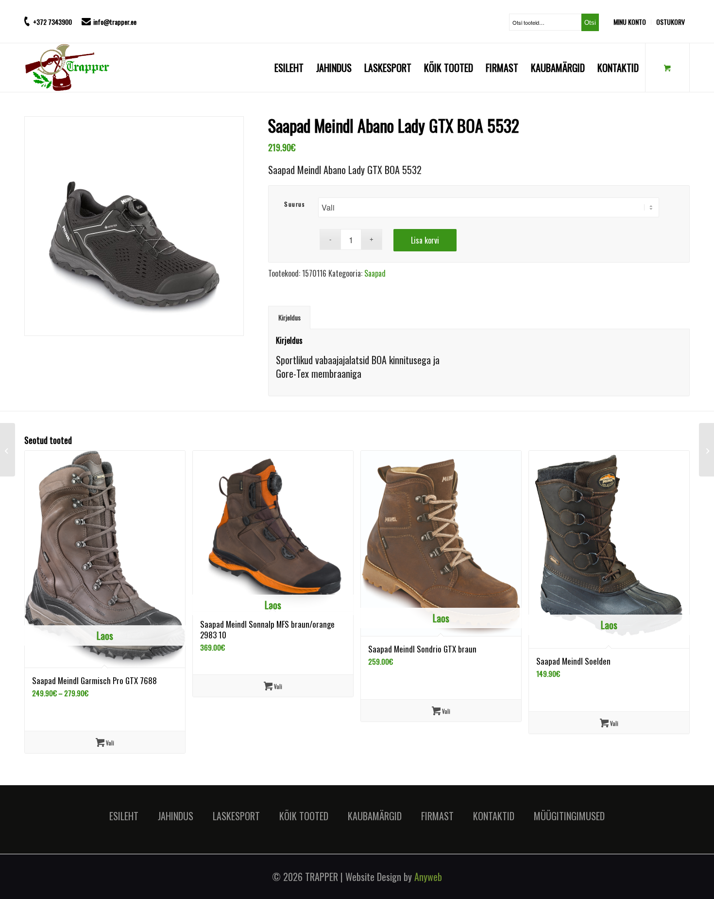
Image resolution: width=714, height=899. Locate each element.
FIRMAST (437, 816)
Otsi (590, 22)
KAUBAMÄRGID (375, 816)
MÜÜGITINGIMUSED (569, 816)
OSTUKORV (670, 22)
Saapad (375, 273)
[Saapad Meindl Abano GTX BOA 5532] (7, 449)
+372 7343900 (52, 22)
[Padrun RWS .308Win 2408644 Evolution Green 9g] (706, 449)
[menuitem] (632, 22)
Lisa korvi (425, 240)
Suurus (294, 204)
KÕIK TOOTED (303, 816)
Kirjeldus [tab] (289, 317)
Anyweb (428, 876)
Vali (109, 743)
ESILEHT (123, 816)
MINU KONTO (629, 22)
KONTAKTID (493, 816)
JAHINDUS (175, 816)
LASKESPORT (236, 816)
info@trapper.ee (114, 22)
